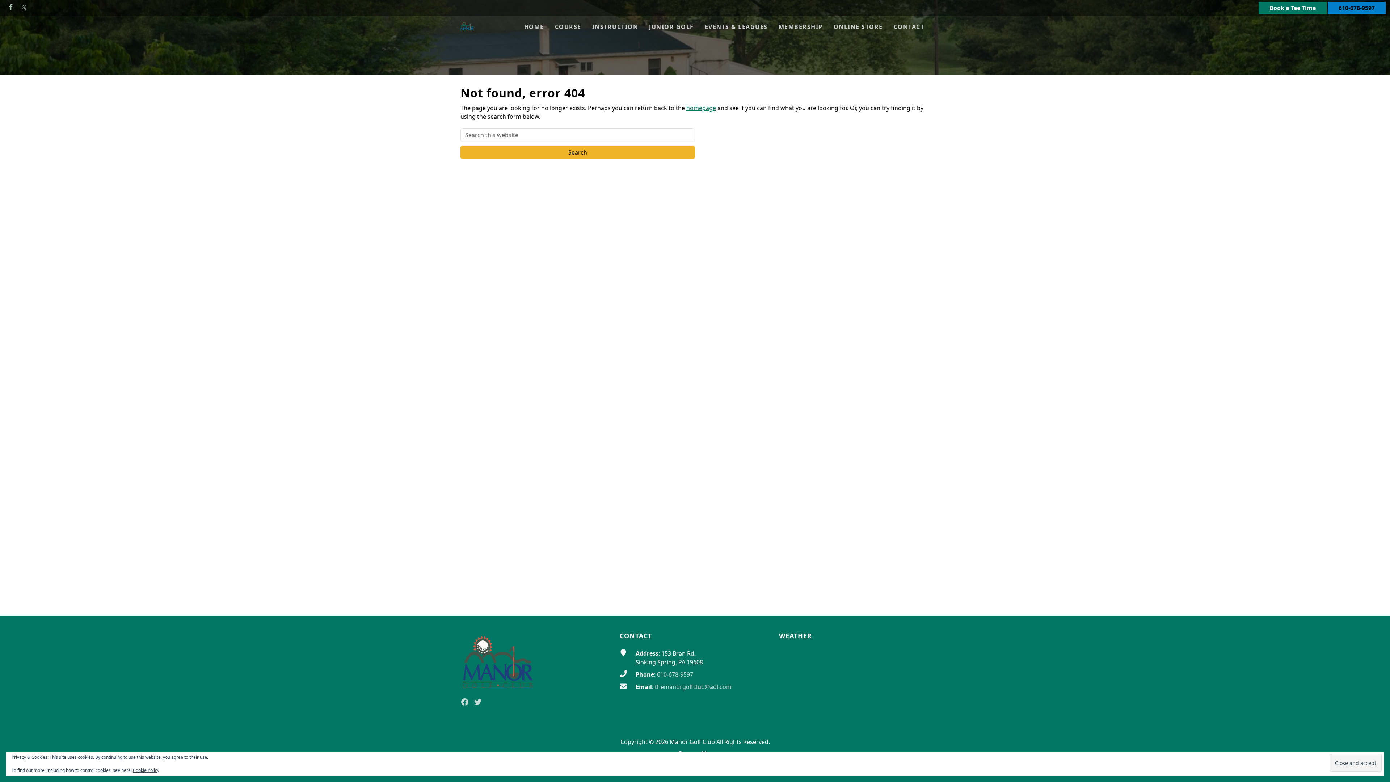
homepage (701, 108)
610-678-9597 (1357, 8)
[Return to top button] (1375, 602)
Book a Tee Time (1292, 8)
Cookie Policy (146, 770)
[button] (568, 27)
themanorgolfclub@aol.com (693, 687)
